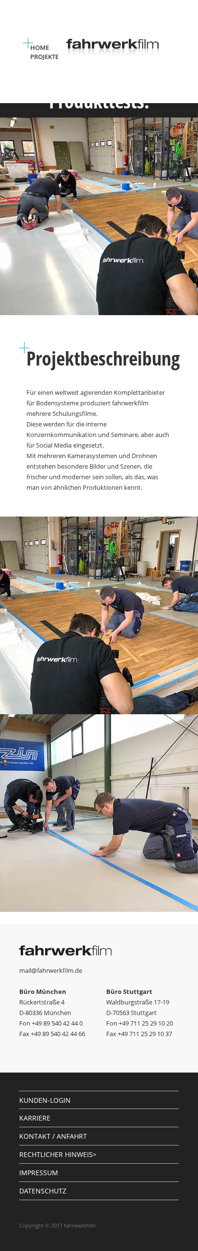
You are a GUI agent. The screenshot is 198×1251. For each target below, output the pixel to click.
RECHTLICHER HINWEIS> (58, 1154)
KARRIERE (34, 1117)
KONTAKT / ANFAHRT (53, 1136)
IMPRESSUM (38, 1172)
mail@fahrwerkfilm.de (50, 970)
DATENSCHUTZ (42, 1190)
